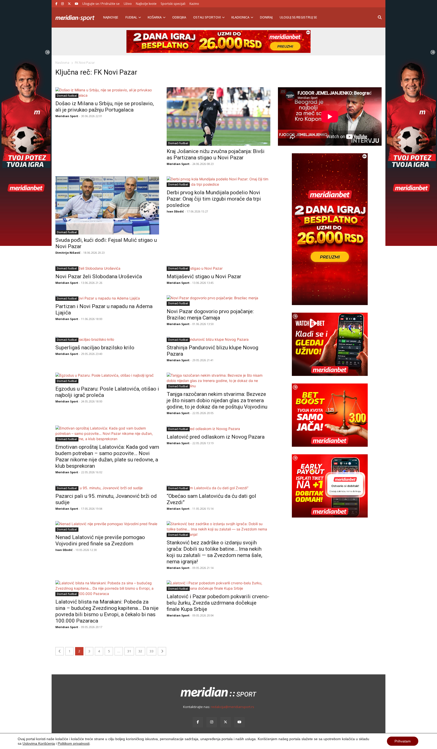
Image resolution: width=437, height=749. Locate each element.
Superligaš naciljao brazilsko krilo (94, 348)
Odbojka (179, 17)
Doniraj (266, 17)
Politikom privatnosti (74, 743)
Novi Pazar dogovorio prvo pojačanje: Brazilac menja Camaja (210, 314)
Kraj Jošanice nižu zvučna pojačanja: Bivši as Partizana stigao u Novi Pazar (216, 154)
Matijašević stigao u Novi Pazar (204, 276)
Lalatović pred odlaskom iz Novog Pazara (216, 437)
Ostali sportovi (207, 17)
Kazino (194, 4)
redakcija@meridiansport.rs (232, 706)
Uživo (128, 4)
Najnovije (110, 17)
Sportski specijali (173, 4)
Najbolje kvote (146, 4)
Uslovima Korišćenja (39, 743)
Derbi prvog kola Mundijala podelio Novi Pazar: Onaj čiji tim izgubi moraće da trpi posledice (214, 198)
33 (151, 651)
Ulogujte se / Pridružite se (101, 4)
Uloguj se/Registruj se (298, 17)
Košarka (155, 17)
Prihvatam (403, 741)
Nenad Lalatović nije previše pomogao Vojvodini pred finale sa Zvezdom (100, 540)
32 (140, 651)
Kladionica (240, 17)
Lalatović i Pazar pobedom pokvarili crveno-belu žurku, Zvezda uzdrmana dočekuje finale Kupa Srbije (218, 602)
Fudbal (131, 17)
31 (129, 651)
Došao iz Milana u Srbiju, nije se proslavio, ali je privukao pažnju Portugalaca (104, 106)
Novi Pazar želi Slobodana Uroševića (98, 276)
